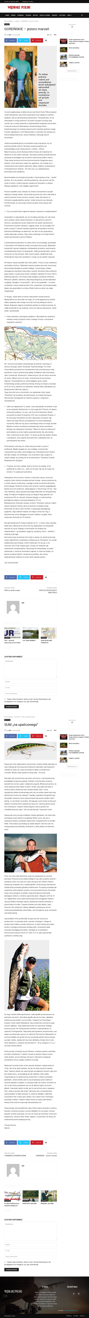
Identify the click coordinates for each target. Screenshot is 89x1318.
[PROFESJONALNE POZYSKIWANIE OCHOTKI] (63, 57)
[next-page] (9, 647)
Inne (68, 15)
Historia (62, 15)
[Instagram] (79, 1294)
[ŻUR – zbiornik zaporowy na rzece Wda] (12, 633)
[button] (82, 15)
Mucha (35, 15)
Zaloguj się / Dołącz (27, 1)
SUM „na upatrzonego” (12, 590)
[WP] (5, 35)
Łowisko (17, 21)
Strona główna (8, 21)
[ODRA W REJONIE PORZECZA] (49, 633)
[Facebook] (74, 1294)
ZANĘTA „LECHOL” (74, 62)
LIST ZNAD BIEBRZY (29, 640)
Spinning (20, 15)
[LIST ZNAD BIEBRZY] (31, 633)
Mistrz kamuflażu (74, 48)
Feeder (13, 15)
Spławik (28, 15)
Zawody (54, 15)
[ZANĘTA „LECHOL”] (63, 64)
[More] (46, 40)
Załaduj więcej (71, 71)
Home (7, 15)
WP (10, 35)
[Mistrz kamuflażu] (63, 49)
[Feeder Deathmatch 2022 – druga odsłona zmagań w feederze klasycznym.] (63, 41)
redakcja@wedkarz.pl (71, 1310)
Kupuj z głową (45, 15)
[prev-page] (5, 647)
